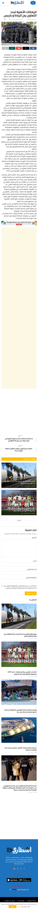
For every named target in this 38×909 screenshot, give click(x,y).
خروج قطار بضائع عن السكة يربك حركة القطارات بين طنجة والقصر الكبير (20, 482)
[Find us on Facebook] (24, 869)
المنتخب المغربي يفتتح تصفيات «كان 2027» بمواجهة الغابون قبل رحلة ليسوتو (21, 509)
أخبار (4, 465)
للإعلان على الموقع (10, 901)
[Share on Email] (19, 48)
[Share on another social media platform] (5, 48)
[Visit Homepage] (17, 3)
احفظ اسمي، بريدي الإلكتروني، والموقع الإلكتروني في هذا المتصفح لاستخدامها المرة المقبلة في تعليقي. (20, 587)
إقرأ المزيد (19, 520)
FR (33, 3)
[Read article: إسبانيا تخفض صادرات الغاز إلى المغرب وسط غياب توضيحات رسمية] (19, 730)
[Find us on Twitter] (21, 869)
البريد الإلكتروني (31, 569)
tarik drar (29, 19)
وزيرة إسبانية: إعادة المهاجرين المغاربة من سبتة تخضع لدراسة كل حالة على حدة (20, 710)
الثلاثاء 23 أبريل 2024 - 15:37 (15, 19)
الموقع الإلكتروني (31, 578)
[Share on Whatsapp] (12, 48)
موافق (12, 907)
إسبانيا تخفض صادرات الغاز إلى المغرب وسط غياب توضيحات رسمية (20, 748)
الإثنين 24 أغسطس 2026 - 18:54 (27, 513)
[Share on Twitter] (26, 48)
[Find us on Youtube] (14, 869)
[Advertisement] (19, 308)
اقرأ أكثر (19, 906)
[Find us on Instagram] (17, 869)
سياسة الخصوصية (32, 901)
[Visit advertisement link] (19, 223)
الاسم (34, 561)
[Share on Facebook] (33, 48)
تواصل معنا (21, 901)
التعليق (34, 538)
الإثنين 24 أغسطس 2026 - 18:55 (27, 486)
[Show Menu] (3, 3)
